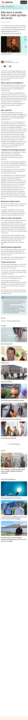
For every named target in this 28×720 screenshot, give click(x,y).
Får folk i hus (5, 363)
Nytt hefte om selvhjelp (8, 438)
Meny (22, 2)
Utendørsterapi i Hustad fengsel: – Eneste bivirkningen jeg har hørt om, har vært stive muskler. (13, 539)
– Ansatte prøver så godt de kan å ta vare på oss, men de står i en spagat (14, 518)
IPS (19, 78)
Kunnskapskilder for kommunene (11, 498)
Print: (8, 66)
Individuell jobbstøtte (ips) (13, 320)
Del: (3, 66)
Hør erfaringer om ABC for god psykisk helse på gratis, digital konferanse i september (13, 471)
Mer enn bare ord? (6, 344)
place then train (16, 71)
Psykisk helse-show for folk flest (11, 419)
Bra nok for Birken (6, 381)
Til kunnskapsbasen (15, 444)
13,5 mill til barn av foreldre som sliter (12, 400)
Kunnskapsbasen (9, 6)
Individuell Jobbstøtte (10, 308)
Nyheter (3, 320)
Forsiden (3, 6)
